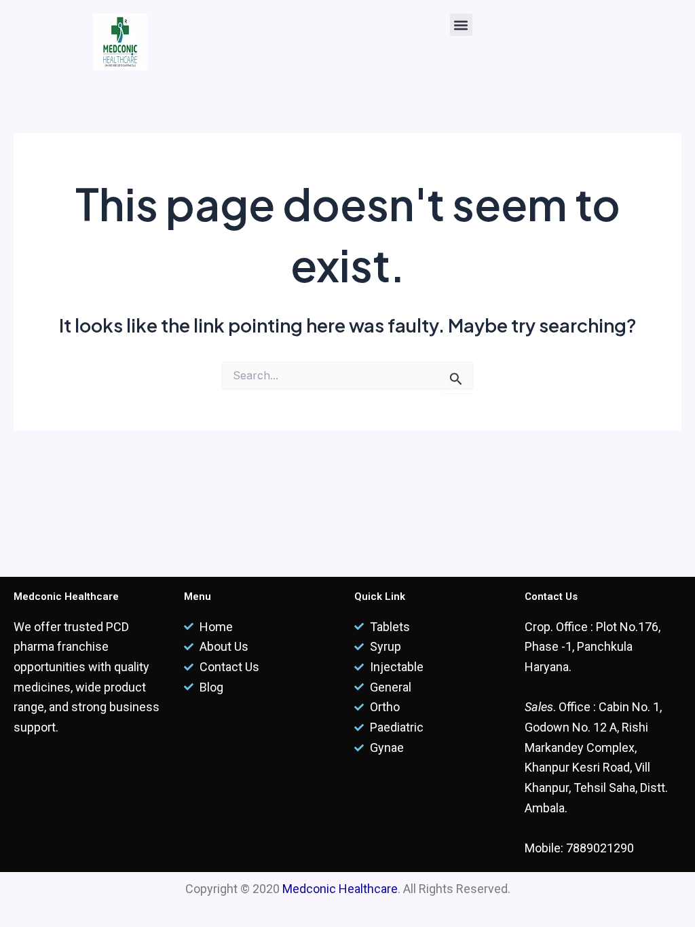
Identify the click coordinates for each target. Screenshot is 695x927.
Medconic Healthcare (340, 889)
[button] (461, 25)
